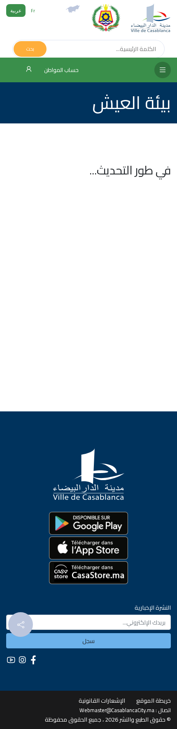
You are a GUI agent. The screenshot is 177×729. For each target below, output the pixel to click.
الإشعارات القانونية (102, 700)
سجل (88, 640)
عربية (15, 10)
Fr (33, 10)
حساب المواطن (61, 70)
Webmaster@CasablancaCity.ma (116, 710)
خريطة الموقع (153, 700)
